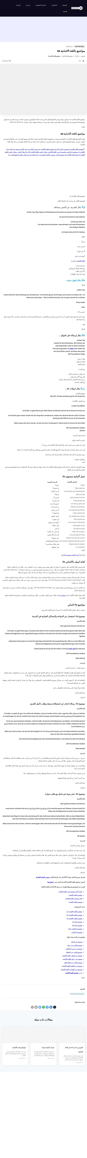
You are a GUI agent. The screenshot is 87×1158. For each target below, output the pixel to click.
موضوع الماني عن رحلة (74, 945)
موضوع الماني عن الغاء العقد (73, 963)
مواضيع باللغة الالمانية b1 (74, 915)
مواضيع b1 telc (77, 922)
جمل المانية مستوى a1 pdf (70, 555)
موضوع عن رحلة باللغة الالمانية (72, 959)
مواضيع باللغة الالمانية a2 (74, 911)
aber (72, 348)
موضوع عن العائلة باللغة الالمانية (72, 966)
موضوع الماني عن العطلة (74, 952)
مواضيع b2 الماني (76, 932)
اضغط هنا (50, 882)
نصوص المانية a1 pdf (43, 877)
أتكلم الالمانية (81, 261)
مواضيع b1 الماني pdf (75, 929)
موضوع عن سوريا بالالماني (74, 949)
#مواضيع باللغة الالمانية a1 (77, 993)
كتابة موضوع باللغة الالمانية (73, 898)
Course (77, 56)
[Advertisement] (43, 30)
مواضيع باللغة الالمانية (79, 46)
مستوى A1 (62, 595)
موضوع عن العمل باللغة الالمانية (72, 956)
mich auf (72, 649)
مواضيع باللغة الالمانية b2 (74, 918)
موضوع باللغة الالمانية (75, 902)
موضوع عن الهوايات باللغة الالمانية (71, 969)
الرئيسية (83, 56)
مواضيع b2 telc (77, 925)
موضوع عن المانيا (76, 942)
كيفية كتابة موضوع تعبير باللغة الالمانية (70, 892)
